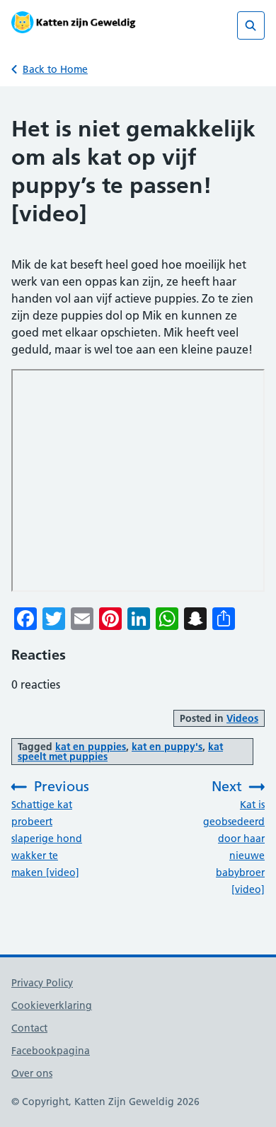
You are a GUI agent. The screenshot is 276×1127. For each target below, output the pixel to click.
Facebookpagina (50, 1050)
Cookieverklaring (51, 1005)
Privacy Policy (42, 982)
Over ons (31, 1073)
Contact (29, 1028)
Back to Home (55, 69)
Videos (242, 718)
